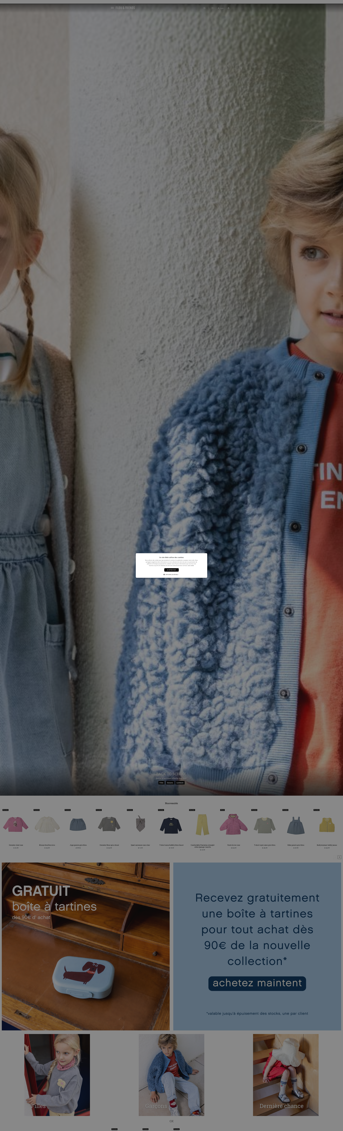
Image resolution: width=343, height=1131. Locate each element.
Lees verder (191, 565)
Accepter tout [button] (171, 570)
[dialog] (171, 565)
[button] (171, 574)
